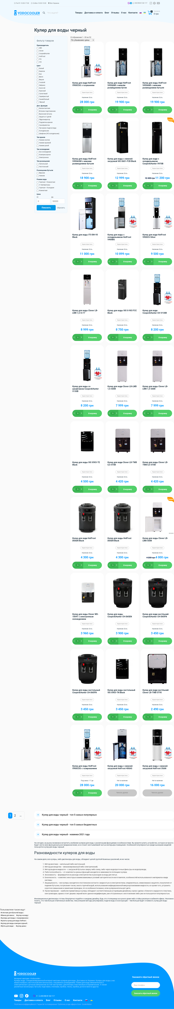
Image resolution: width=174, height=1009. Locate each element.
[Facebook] (154, 3)
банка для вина (8, 915)
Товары (78, 12)
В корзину (92, 110)
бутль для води (7, 926)
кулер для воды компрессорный (14, 923)
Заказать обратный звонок (145, 993)
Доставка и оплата (93, 12)
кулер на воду (22, 915)
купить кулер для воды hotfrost (14, 921)
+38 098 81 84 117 (140, 3)
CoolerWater (87, 1004)
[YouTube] (158, 3)
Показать (46, 208)
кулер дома (21, 926)
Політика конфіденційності (25, 1004)
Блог (107, 12)
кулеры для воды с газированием (15, 918)
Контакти (132, 12)
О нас (123, 12)
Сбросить (61, 208)
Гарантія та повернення (47, 1004)
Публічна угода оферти (67, 1004)
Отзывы (115, 12)
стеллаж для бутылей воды (12, 913)
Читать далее (122, 793)
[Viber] (129, 3)
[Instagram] (151, 3)
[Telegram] (131, 3)
